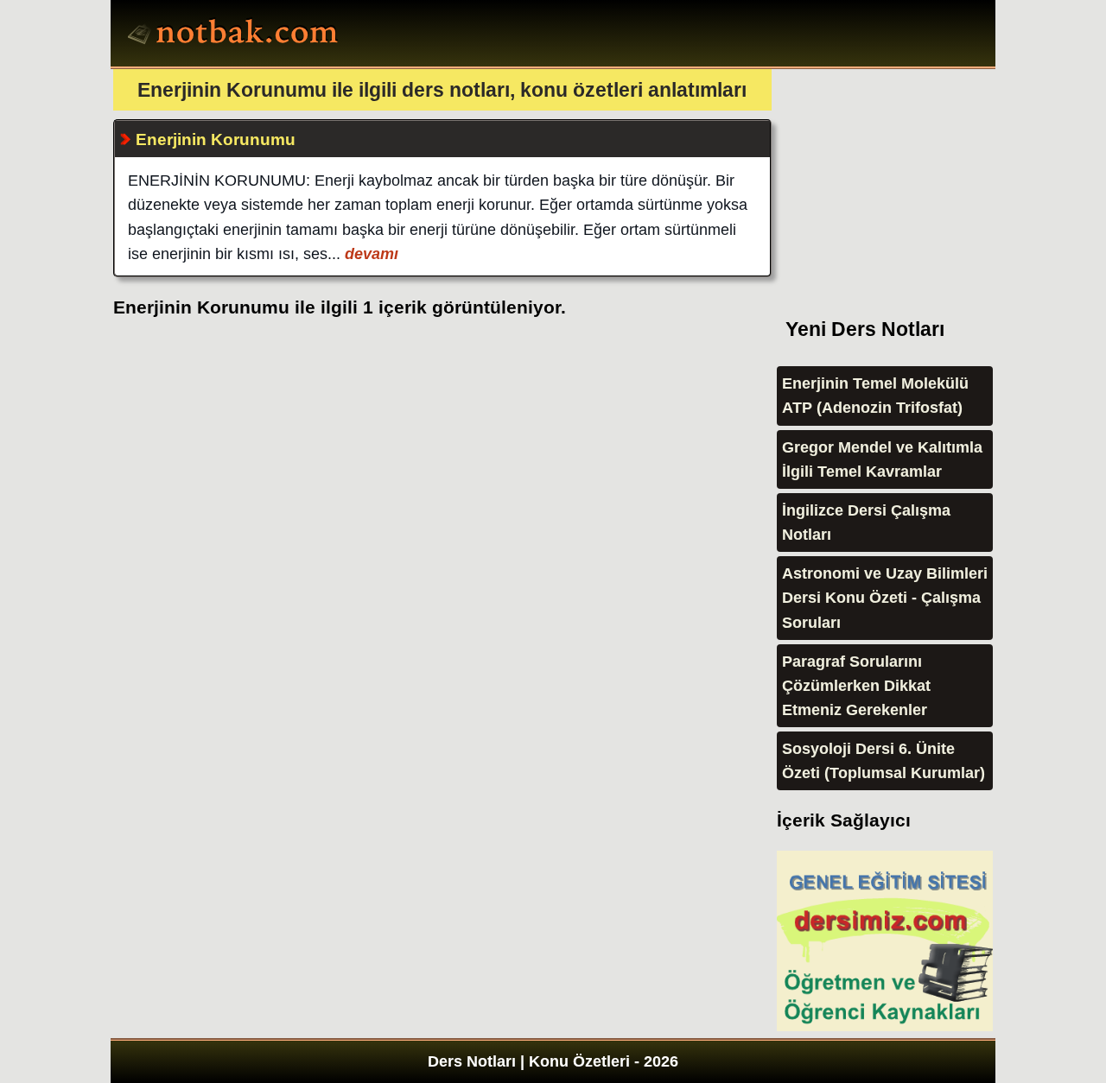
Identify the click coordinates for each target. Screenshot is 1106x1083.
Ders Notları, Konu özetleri (235, 35)
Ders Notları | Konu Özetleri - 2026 (553, 1061)
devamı (369, 254)
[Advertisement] (906, 177)
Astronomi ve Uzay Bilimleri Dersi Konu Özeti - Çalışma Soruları (885, 597)
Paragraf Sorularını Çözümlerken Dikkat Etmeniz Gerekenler (856, 686)
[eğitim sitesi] (885, 1026)
